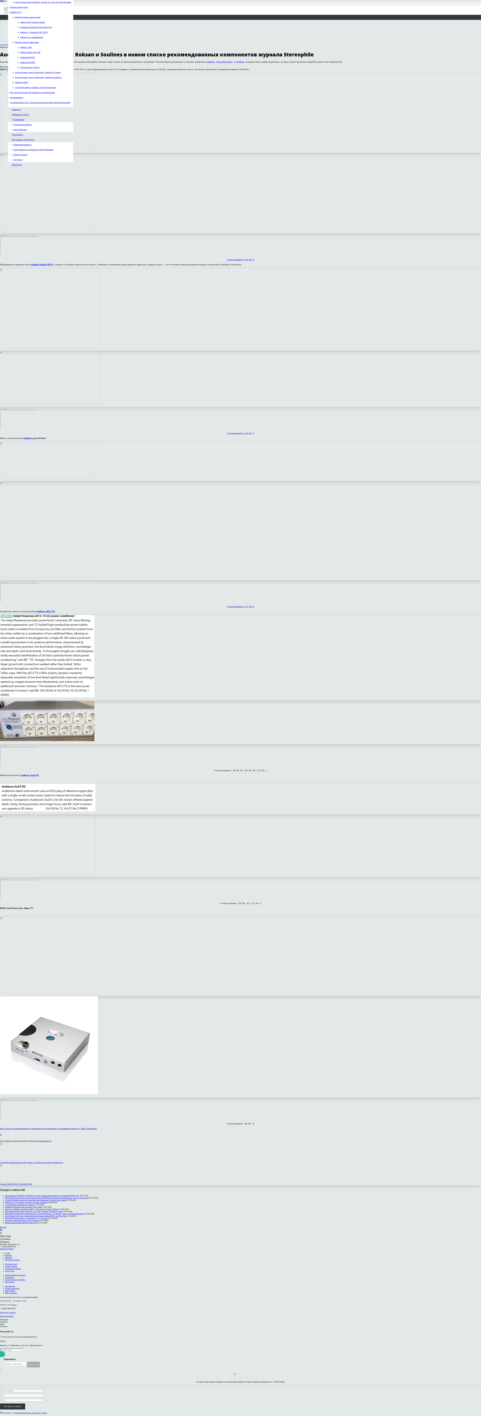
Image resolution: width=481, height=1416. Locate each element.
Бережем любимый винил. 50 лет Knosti (22, 1220)
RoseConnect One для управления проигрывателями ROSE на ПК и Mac (36, 1216)
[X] (1, 1230)
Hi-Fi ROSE (10, 1291)
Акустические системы (15, 1280)
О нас (7, 1253)
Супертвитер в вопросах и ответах (20, 1205)
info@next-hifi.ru (7, 1249)
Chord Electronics (224, 62)
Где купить (9, 1271)
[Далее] (6, 235)
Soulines (240, 62)
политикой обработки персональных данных (30, 1413)
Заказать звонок (8, 1312)
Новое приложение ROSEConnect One (21, 1223)
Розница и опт (11, 1264)
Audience (210, 62)
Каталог (8, 1255)
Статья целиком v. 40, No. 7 (240, 433)
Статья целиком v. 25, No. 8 (240, 606)
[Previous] (4, 235)
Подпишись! (10, 1359)
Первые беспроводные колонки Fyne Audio (23, 1207)
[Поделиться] (1, 1135)
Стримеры (9, 1277)
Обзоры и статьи (12, 1260)
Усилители (9, 1282)
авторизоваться (44, 1141)
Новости (8, 1258)
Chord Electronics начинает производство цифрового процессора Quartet (35, 1200)
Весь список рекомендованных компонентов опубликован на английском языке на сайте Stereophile (48, 1128)
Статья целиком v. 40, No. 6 (240, 259)
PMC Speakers (11, 1293)
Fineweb (14, 1305)
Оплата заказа (11, 1266)
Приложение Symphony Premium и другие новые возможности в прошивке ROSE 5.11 (42, 1196)
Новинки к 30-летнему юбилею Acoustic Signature (26, 1202)
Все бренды (10, 1286)
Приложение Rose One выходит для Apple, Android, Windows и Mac (34, 1211)
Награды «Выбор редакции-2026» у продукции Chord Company (32, 1209)
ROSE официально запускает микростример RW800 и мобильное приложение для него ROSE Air (47, 1198)
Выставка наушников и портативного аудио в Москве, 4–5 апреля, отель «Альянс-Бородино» (45, 1214)
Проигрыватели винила (15, 1275)
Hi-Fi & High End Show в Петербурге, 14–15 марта (26, 1218)
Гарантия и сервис (13, 1269)
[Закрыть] (1, 235)
